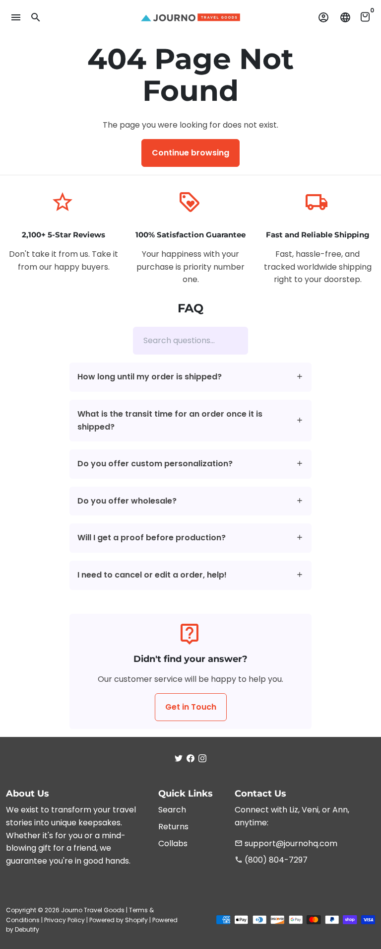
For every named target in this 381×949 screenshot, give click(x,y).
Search (172, 809)
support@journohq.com (286, 843)
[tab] (190, 377)
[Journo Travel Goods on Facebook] (190, 758)
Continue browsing (190, 152)
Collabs (173, 843)
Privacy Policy (64, 920)
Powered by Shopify (118, 920)
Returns (173, 826)
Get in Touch (190, 707)
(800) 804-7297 (271, 860)
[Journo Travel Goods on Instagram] (202, 758)
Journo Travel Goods (93, 910)
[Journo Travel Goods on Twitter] (179, 758)
